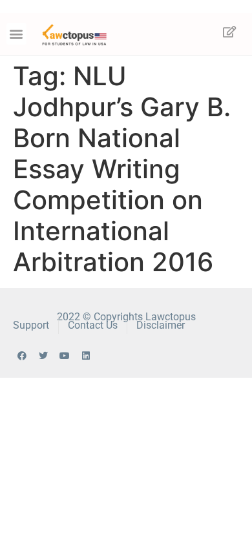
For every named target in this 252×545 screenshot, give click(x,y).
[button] (16, 34)
